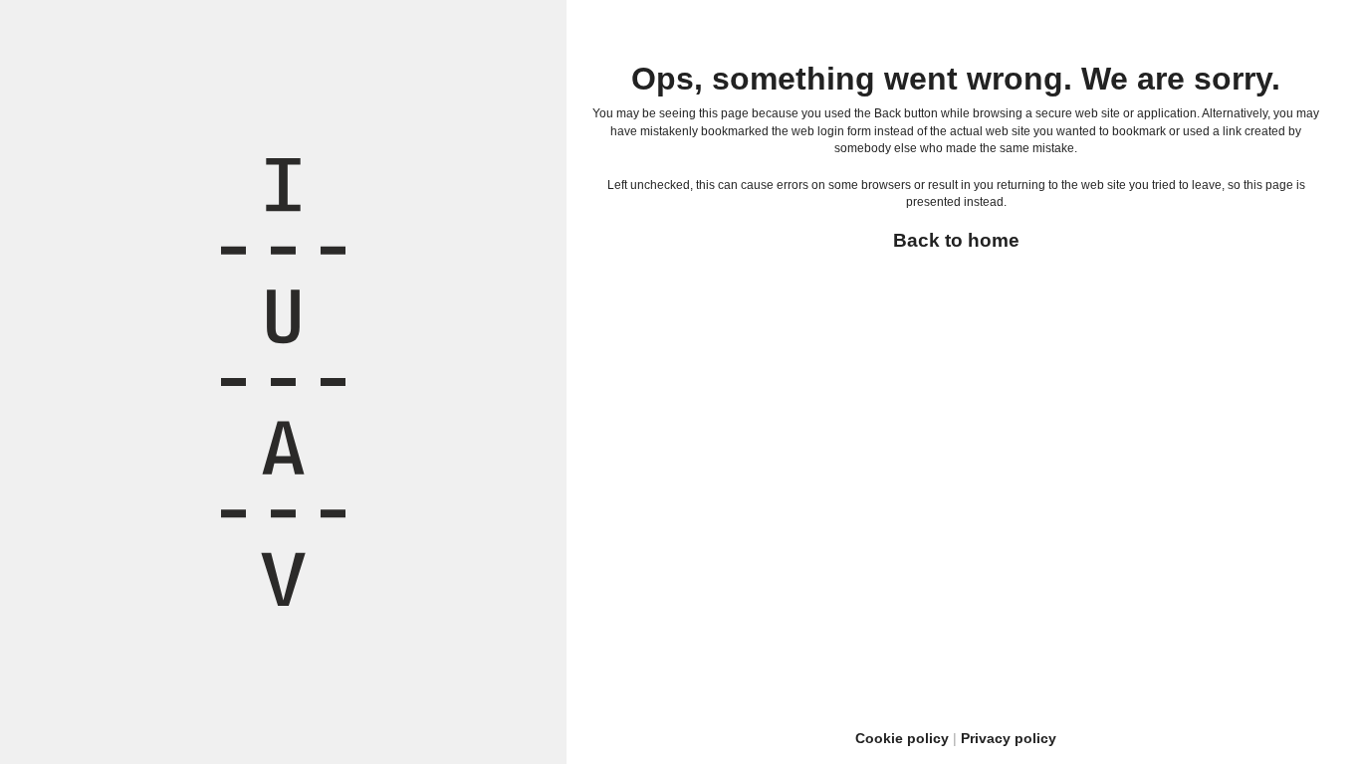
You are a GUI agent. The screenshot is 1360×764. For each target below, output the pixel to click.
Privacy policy (1008, 738)
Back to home (956, 240)
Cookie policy (902, 738)
